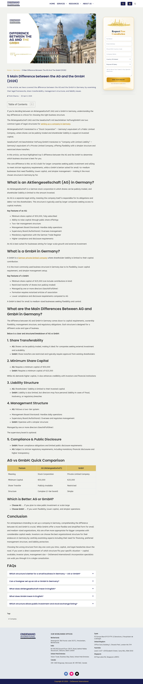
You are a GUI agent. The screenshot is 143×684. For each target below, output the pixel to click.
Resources (74, 4)
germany (16, 70)
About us (87, 4)
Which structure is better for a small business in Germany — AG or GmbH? (44, 573)
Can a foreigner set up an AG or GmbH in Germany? (34, 581)
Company (12, 619)
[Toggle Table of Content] (30, 104)
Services (61, 4)
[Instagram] (71, 674)
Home (52, 4)
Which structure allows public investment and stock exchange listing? (43, 603)
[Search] (135, 3)
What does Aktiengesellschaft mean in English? (32, 588)
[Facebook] (66, 674)
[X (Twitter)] (77, 674)
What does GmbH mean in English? (26, 596)
